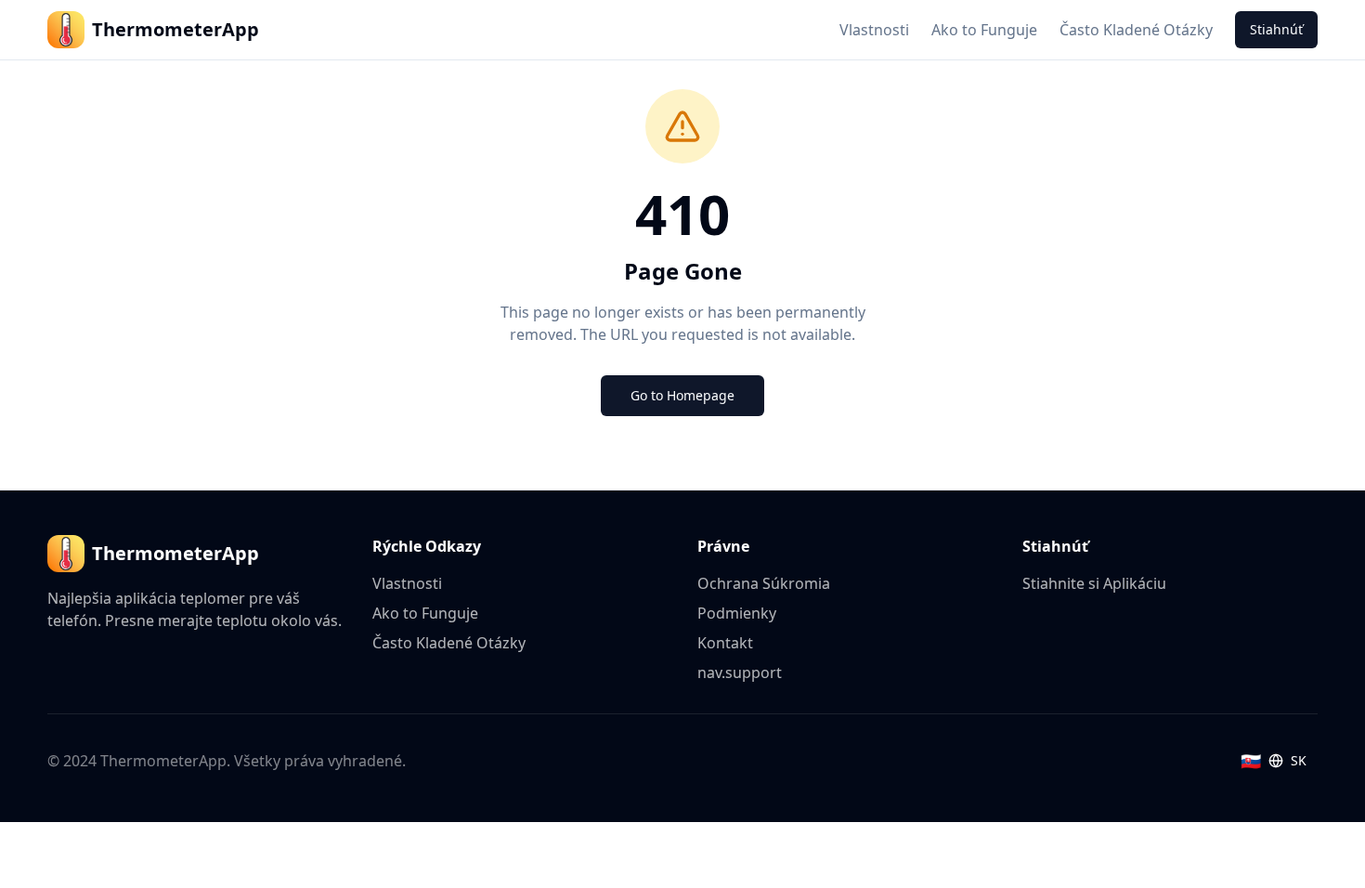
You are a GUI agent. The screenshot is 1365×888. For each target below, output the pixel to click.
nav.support (739, 672)
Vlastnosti (874, 30)
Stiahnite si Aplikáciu (1094, 583)
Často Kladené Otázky (1136, 30)
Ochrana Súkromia (763, 583)
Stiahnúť (1276, 29)
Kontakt (725, 643)
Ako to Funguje (984, 30)
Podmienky (736, 613)
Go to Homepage (682, 395)
